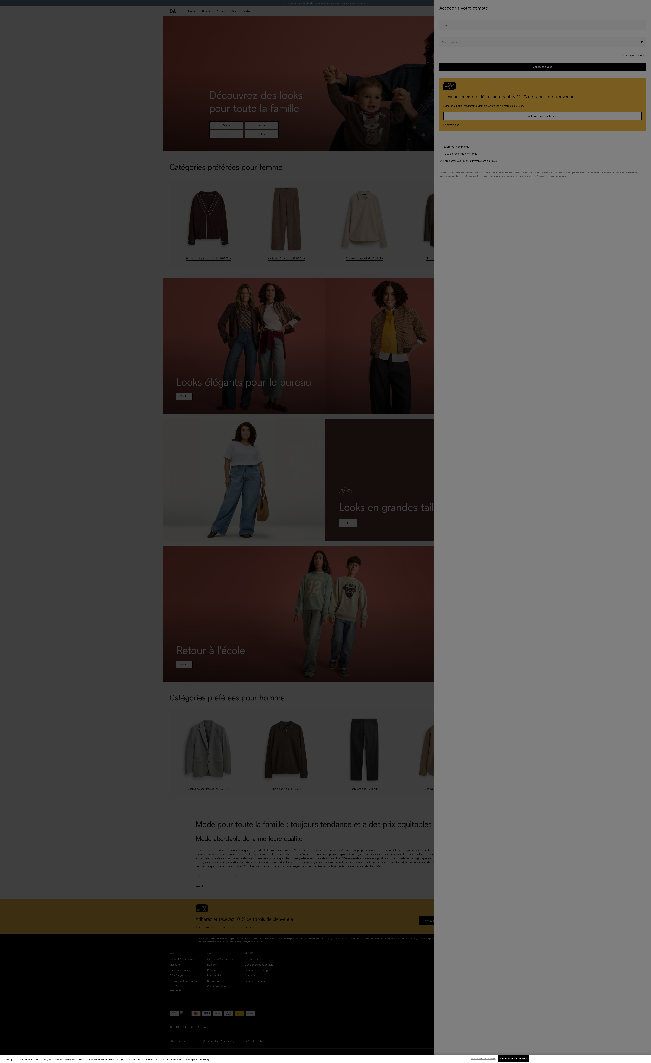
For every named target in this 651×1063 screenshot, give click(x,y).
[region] (325, 1059)
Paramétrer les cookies (483, 1058)
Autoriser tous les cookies (513, 1058)
